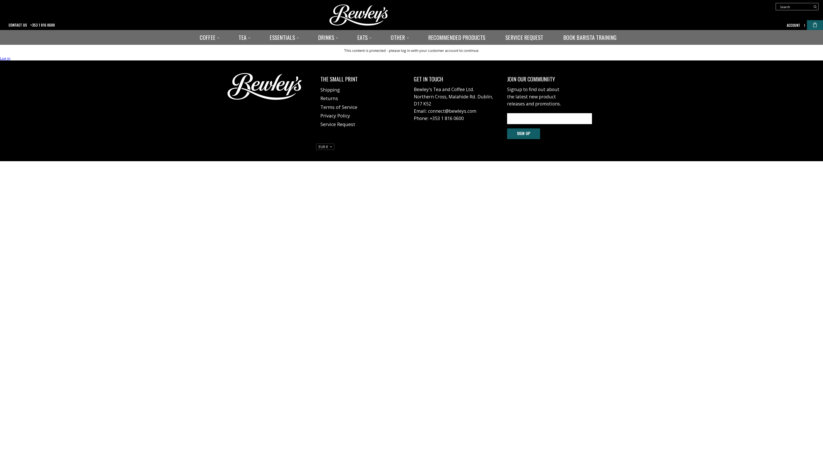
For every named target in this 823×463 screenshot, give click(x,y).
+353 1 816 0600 (42, 25)
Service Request (524, 37)
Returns (329, 98)
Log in (5, 58)
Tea (243, 37)
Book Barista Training (590, 37)
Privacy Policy (335, 115)
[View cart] (815, 25)
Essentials (283, 37)
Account (793, 25)
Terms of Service (338, 107)
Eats (363, 37)
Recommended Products (456, 37)
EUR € (323, 146)
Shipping (330, 89)
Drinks (326, 37)
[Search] (815, 6)
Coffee (208, 37)
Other (398, 37)
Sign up (523, 133)
